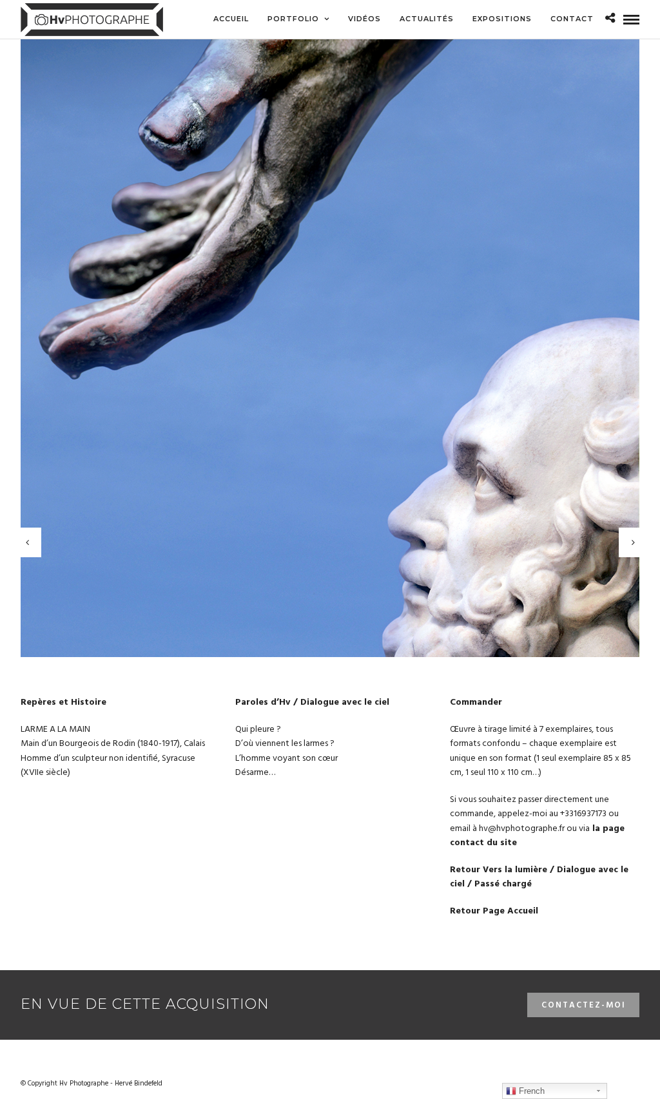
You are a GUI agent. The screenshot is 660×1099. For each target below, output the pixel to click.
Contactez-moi (583, 1005)
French (530, 1091)
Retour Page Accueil (494, 911)
